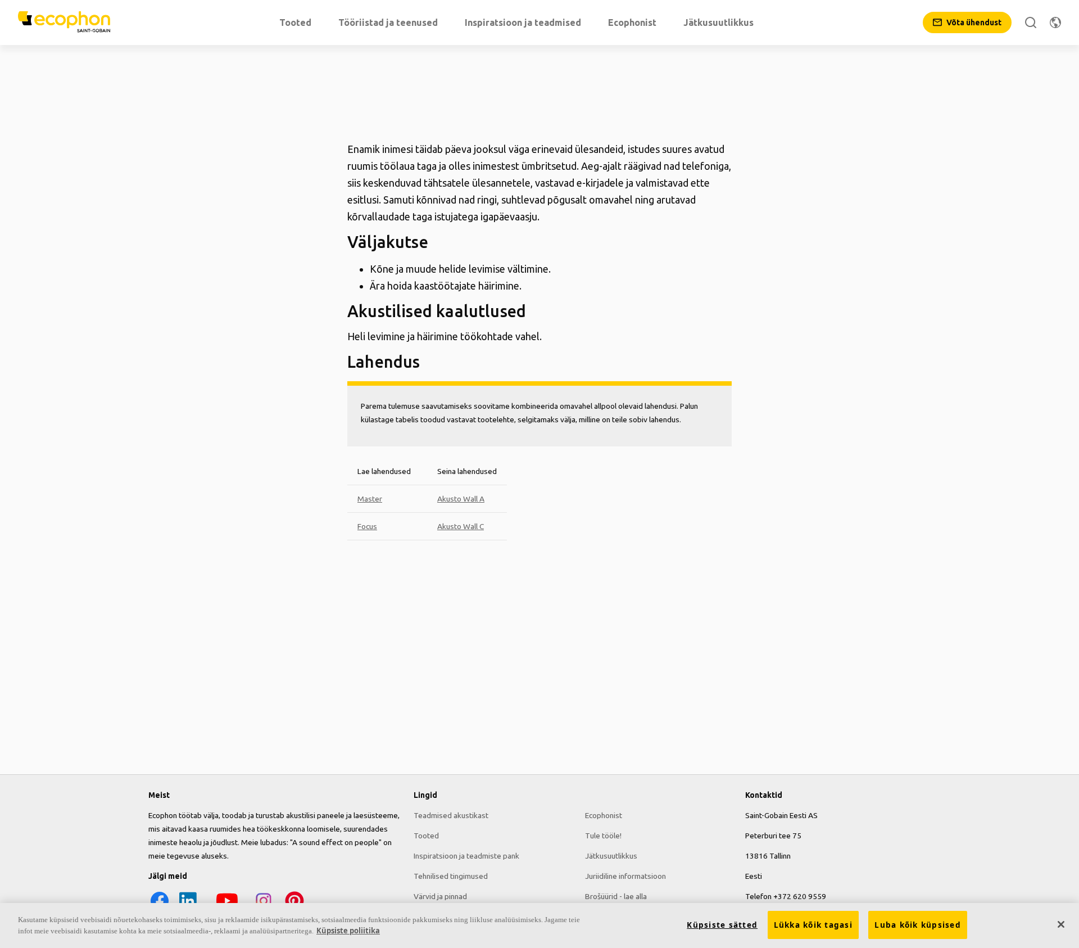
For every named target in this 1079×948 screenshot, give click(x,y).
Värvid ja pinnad (440, 896)
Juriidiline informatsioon (625, 876)
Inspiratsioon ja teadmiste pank (466, 855)
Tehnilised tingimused (451, 876)
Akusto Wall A (460, 498)
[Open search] (1030, 22)
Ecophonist (603, 815)
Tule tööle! (603, 835)
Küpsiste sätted (722, 925)
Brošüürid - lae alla (616, 896)
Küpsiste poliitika (348, 931)
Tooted (426, 835)
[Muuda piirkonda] (1055, 22)
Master (369, 498)
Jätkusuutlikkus (611, 855)
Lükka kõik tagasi (813, 925)
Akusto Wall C (460, 526)
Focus (367, 526)
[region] (539, 925)
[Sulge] (1061, 924)
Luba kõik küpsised (917, 925)
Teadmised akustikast (451, 815)
